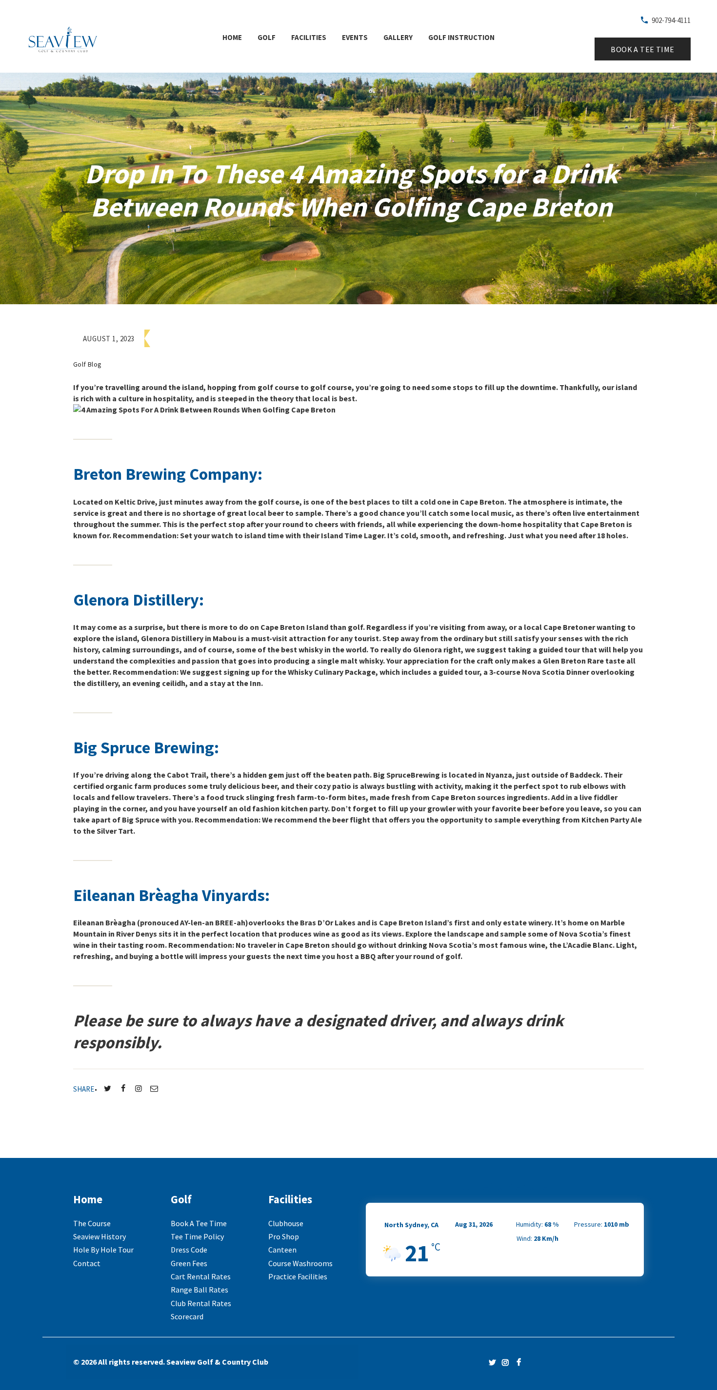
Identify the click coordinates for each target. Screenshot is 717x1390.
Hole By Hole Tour (103, 1249)
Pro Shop (283, 1236)
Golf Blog (87, 364)
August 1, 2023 (109, 338)
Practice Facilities (297, 1276)
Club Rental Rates (201, 1303)
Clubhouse (285, 1223)
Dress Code (189, 1249)
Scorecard (187, 1316)
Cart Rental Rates (201, 1276)
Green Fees (189, 1263)
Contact (86, 1263)
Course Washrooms (300, 1263)
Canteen (282, 1249)
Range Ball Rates (199, 1289)
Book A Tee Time (199, 1223)
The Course (92, 1223)
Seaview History (99, 1236)
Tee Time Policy (197, 1236)
